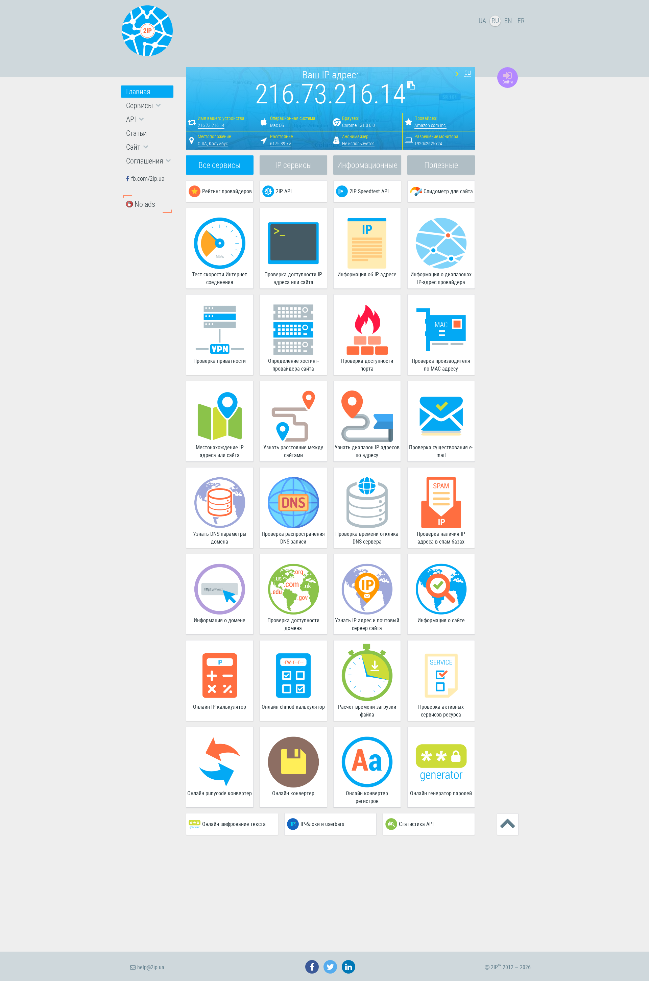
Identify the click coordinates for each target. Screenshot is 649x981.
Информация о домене (219, 620)
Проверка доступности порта (367, 364)
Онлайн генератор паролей (441, 793)
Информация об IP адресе (366, 274)
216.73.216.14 (211, 125)
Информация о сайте (441, 620)
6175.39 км (280, 143)
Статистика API (416, 824)
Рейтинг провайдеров (227, 191)
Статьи (136, 133)
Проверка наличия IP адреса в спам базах (441, 537)
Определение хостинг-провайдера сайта (293, 364)
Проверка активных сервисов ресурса (441, 710)
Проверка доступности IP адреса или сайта (293, 278)
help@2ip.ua (150, 967)
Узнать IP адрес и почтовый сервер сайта (367, 624)
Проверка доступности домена (293, 624)
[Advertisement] (331, 32)
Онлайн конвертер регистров (367, 797)
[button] (147, 105)
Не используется (358, 143)
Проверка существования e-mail (441, 451)
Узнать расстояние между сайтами (293, 451)
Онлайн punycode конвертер (219, 793)
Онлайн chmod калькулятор (293, 706)
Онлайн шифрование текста (234, 824)
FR (521, 20)
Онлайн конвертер (293, 793)
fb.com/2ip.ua (147, 178)
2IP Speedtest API (369, 191)
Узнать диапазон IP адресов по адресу (367, 451)
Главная (138, 91)
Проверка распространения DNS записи (293, 537)
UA (482, 20)
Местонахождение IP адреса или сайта (220, 451)
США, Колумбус (213, 143)
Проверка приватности (219, 360)
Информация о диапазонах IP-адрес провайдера (441, 278)
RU (495, 20)
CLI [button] (467, 72)
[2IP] (147, 30)
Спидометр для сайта (448, 191)
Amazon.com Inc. (430, 125)
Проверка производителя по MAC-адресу (441, 364)
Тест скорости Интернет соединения (219, 278)
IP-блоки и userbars (322, 824)
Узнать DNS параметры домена (219, 537)
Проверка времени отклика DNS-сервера (367, 537)
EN (508, 20)
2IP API (284, 191)
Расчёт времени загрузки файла (367, 710)
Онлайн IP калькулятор (219, 706)
